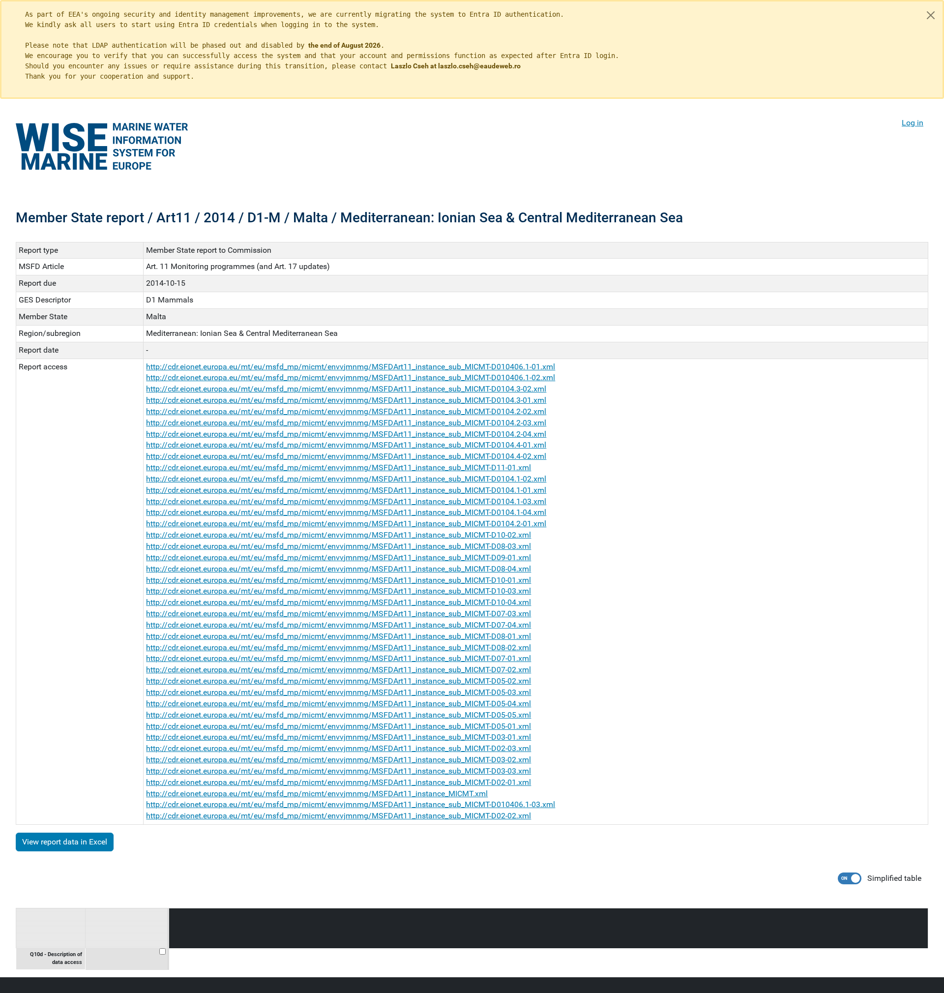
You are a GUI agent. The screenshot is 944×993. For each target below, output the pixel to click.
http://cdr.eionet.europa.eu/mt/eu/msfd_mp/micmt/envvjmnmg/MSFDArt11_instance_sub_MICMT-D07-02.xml (338, 669)
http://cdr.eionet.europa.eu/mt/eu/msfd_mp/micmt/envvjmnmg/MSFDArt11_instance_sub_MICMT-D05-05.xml (338, 715)
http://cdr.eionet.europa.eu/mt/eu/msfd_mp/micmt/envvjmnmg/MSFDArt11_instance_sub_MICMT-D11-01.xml (338, 467)
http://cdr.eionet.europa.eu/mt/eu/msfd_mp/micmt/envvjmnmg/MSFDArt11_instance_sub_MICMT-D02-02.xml (338, 815)
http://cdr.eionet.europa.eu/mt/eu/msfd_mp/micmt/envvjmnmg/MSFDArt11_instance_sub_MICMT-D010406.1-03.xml (350, 804)
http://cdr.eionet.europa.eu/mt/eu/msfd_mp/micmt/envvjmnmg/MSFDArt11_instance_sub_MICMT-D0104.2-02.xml (346, 411)
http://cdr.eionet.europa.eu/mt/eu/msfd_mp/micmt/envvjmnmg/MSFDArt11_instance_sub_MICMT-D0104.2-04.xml (346, 434)
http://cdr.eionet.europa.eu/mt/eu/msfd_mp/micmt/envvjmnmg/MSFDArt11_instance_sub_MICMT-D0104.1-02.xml (346, 478)
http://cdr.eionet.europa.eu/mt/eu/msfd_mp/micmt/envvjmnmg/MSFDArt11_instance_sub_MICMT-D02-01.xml (338, 782)
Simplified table (894, 878)
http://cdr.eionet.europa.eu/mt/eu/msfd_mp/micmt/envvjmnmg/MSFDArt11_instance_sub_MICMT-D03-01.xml (338, 737)
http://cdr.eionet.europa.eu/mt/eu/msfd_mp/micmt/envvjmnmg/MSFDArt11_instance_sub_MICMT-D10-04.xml (338, 602)
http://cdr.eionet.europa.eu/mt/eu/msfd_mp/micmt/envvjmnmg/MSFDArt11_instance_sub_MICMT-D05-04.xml (338, 703)
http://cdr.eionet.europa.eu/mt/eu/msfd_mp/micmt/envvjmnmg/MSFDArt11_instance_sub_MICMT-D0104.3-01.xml (346, 400)
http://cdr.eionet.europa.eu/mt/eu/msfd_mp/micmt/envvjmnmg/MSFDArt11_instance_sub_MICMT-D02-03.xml (338, 748)
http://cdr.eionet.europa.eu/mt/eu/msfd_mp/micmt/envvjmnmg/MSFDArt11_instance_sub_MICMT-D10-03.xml (338, 591)
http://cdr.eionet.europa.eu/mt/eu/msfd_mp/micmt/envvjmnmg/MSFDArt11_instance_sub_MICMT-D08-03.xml (338, 546)
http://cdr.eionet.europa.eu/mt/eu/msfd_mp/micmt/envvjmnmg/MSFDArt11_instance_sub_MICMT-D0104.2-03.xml (346, 422)
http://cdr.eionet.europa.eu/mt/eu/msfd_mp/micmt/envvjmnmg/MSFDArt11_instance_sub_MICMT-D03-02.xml (338, 759)
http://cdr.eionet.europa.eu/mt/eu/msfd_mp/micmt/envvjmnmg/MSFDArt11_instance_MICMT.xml (317, 793)
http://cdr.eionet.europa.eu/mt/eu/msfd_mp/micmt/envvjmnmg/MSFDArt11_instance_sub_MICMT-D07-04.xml (338, 625)
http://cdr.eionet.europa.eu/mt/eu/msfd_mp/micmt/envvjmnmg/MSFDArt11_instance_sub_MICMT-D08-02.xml (338, 647)
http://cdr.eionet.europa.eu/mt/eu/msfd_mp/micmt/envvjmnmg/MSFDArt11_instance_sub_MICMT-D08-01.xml (338, 636)
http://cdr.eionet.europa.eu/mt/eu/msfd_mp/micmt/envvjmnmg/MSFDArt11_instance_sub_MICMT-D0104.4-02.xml (346, 456)
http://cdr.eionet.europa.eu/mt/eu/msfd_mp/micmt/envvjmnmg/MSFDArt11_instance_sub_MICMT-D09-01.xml (338, 557)
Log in (912, 122)
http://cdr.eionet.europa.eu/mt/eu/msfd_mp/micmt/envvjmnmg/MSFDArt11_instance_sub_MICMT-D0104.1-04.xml (346, 512)
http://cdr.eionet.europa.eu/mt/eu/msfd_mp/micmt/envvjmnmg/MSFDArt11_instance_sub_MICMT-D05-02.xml (338, 681)
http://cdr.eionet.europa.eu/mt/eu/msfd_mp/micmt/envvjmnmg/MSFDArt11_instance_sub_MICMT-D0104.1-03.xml (346, 501)
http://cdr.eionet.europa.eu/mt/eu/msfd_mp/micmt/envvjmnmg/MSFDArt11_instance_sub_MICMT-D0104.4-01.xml (346, 445)
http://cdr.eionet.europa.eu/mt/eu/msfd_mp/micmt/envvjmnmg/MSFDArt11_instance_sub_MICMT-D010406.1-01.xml (350, 366)
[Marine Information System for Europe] (102, 146)
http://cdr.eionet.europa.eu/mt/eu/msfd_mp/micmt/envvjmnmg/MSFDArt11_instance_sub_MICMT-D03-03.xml (338, 771)
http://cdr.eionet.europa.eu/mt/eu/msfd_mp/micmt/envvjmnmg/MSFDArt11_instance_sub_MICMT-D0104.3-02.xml (346, 388)
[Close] (931, 15)
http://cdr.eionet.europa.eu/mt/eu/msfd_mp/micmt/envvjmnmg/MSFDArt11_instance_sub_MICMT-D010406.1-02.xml (350, 377)
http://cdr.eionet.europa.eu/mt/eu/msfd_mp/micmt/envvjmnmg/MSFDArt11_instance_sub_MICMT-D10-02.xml (338, 535)
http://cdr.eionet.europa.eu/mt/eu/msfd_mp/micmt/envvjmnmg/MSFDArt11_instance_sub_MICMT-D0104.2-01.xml (346, 523)
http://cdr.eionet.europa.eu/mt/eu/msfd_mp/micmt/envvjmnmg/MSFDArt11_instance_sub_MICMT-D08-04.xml (338, 568)
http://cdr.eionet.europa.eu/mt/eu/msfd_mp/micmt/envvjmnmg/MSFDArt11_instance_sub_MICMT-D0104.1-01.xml (346, 490)
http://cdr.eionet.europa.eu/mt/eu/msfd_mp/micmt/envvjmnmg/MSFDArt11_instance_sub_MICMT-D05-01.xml (338, 726)
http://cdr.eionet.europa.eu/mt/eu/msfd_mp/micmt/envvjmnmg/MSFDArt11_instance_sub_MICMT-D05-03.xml (338, 692)
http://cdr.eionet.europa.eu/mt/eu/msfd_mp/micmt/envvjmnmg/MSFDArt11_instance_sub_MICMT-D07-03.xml (338, 613)
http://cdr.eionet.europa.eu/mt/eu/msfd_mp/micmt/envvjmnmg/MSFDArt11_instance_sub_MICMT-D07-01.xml (338, 658)
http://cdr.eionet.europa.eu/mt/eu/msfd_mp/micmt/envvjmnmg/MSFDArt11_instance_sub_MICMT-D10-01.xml (338, 580)
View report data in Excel (64, 841)
